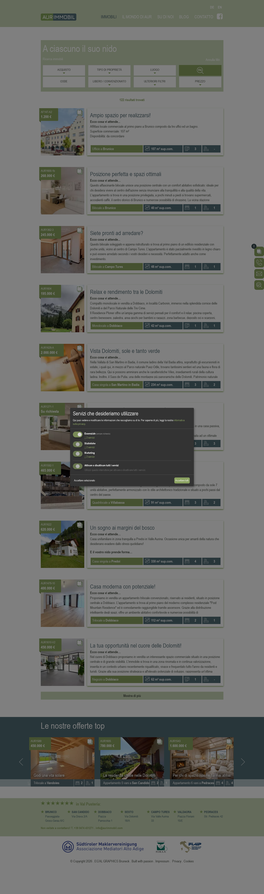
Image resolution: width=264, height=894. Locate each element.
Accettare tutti (182, 480)
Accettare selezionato (84, 480)
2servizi (89, 437)
